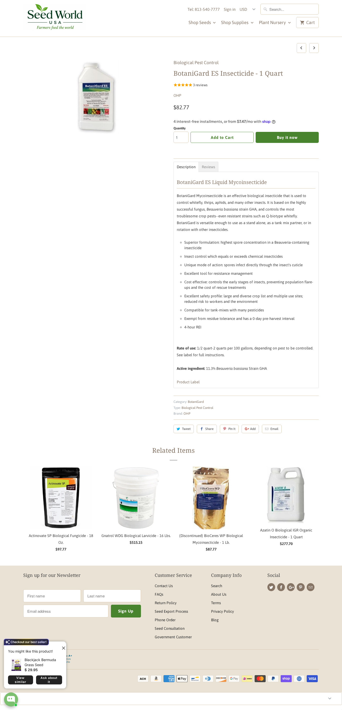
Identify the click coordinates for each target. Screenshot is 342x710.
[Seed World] (54, 18)
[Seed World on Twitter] (271, 587)
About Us (218, 594)
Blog (215, 620)
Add (253, 429)
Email (274, 429)
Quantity (180, 128)
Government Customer (173, 637)
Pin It (231, 429)
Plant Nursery (273, 22)
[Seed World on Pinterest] (300, 587)
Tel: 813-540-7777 (204, 9)
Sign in (230, 9)
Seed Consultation (170, 628)
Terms (216, 603)
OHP (177, 95)
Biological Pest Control (196, 62)
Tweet (186, 429)
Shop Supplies (235, 22)
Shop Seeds (200, 22)
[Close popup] (62, 646)
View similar (20, 680)
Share (209, 429)
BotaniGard (196, 402)
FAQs (159, 594)
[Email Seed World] (310, 587)
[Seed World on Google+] (291, 587)
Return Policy (166, 603)
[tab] (186, 167)
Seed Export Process (171, 611)
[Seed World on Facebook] (281, 587)
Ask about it (49, 680)
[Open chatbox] (11, 699)
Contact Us (164, 586)
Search (216, 586)
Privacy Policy (222, 611)
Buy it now (287, 137)
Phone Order (165, 620)
